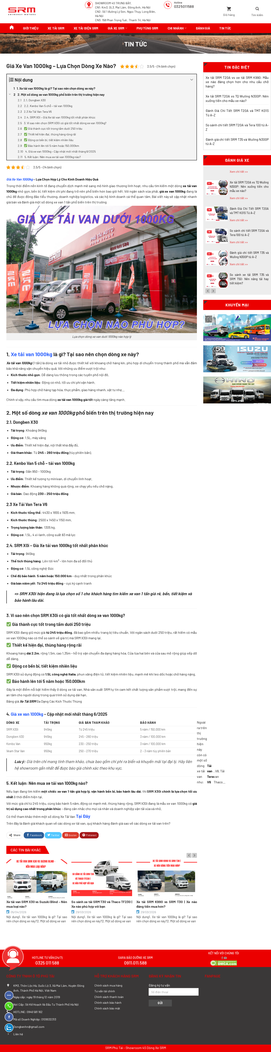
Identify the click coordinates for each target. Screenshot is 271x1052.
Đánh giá (203, 28)
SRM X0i (21, 545)
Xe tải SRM (56, 28)
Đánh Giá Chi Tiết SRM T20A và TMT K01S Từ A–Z (237, 112)
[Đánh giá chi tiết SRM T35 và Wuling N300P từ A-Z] (217, 258)
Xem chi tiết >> (239, 171)
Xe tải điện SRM (86, 28)
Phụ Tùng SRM (147, 28)
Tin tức (225, 28)
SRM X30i (49, 615)
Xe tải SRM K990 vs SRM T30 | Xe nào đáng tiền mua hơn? (166, 904)
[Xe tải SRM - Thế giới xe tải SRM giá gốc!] (22, 11)
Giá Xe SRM (116, 28)
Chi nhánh (176, 28)
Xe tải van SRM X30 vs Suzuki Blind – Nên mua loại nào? (36, 904)
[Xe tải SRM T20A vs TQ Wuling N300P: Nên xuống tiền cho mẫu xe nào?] (217, 187)
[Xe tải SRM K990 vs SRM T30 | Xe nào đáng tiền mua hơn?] (166, 878)
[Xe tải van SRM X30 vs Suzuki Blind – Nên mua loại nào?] (36, 878)
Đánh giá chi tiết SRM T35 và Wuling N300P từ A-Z (237, 141)
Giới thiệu (30, 28)
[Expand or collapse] (191, 79)
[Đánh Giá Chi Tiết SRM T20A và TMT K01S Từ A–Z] (217, 214)
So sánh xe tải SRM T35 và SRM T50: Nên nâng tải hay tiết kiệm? (249, 279)
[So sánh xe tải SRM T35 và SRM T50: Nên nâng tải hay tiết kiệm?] (217, 280)
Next (194, 855)
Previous (189, 855)
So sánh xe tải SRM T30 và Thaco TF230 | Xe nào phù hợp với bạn (101, 904)
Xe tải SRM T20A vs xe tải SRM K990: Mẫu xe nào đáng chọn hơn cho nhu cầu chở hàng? (237, 81)
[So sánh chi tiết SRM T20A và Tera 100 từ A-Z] (217, 236)
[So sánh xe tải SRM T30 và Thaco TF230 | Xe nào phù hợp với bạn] (101, 878)
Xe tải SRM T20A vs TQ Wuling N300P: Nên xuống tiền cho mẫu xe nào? (237, 98)
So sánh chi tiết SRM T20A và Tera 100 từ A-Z (237, 127)
